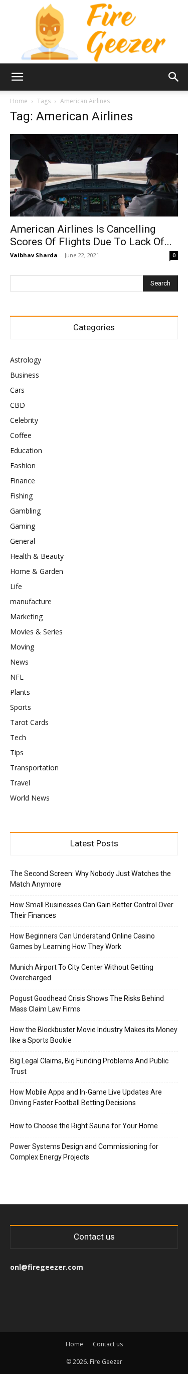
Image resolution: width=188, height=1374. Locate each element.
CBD (17, 405)
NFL (17, 677)
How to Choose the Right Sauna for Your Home (84, 1126)
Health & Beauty (37, 556)
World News (30, 798)
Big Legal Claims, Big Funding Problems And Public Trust (89, 1066)
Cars (17, 390)
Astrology (25, 360)
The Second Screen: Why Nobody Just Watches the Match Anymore (90, 879)
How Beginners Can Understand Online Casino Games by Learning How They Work (82, 941)
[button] (17, 77)
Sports (20, 707)
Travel (20, 782)
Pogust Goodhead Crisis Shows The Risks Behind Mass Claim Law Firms (87, 1003)
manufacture (31, 601)
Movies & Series (36, 631)
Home (19, 101)
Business (24, 375)
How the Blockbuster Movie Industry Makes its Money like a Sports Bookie (93, 1035)
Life (16, 586)
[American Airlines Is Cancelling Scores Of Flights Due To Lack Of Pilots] (94, 175)
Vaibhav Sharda (34, 255)
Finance (22, 480)
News (19, 662)
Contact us (108, 1344)
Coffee (21, 435)
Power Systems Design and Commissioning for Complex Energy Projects (84, 1151)
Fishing (21, 495)
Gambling (25, 511)
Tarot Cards (29, 722)
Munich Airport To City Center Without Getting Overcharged (81, 972)
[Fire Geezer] (94, 31)
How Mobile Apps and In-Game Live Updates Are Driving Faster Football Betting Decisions (86, 1097)
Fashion (23, 465)
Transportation (34, 767)
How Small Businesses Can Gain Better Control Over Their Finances (91, 910)
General (22, 541)
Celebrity (24, 420)
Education (26, 450)
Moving (22, 647)
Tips (17, 752)
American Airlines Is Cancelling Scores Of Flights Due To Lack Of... (91, 235)
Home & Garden (36, 571)
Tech (18, 737)
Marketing (26, 616)
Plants (20, 692)
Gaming (22, 526)
